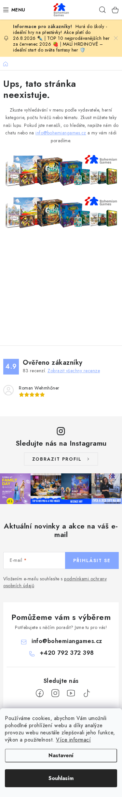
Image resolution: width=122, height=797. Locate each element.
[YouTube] (71, 693)
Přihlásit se (92, 560)
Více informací (73, 739)
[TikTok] (86, 693)
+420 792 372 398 (67, 653)
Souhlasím (61, 778)
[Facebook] (40, 693)
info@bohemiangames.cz (60, 133)
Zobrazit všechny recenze (73, 370)
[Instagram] (55, 693)
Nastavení (61, 755)
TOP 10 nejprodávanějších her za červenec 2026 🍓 (61, 41)
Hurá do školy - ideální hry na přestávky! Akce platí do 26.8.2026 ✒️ (60, 32)
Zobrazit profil (57, 459)
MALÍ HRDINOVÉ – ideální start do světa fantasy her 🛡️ (58, 47)
